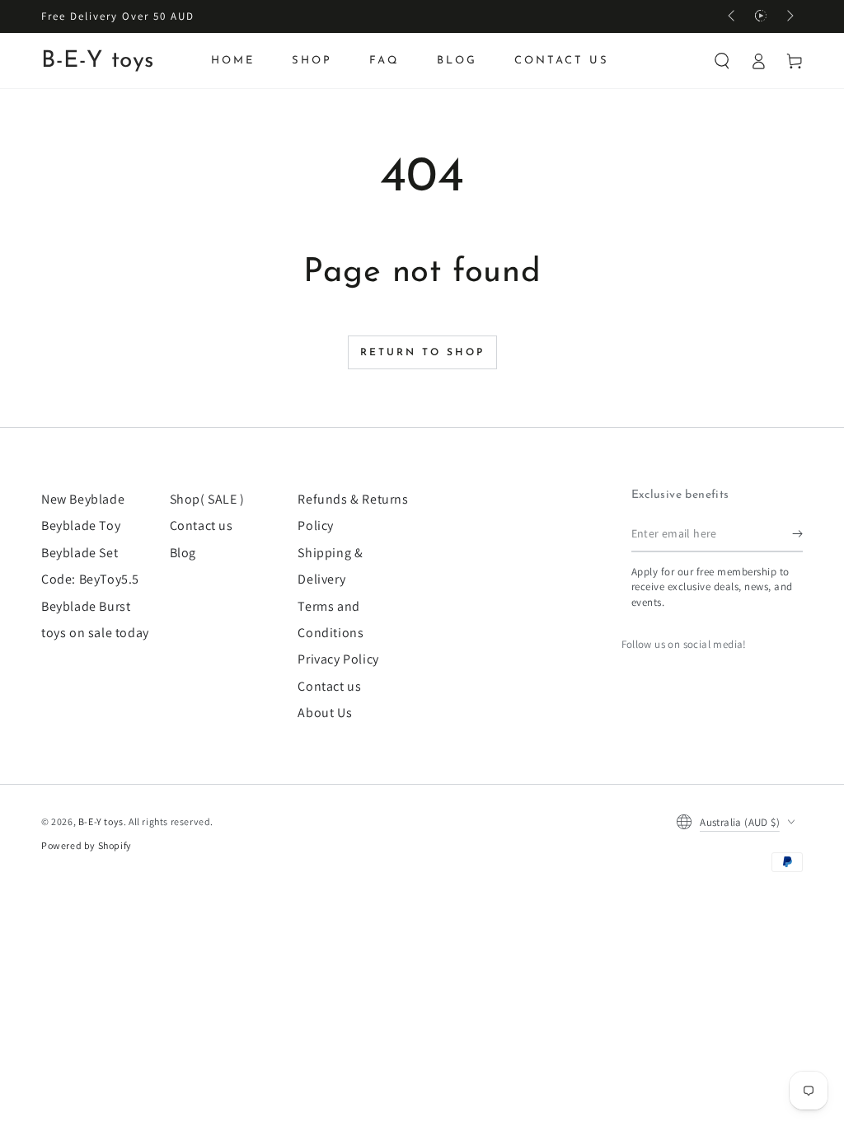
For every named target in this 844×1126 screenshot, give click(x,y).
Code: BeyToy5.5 (90, 579)
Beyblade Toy (80, 525)
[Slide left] (733, 16)
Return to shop (422, 353)
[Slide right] (789, 16)
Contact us (201, 525)
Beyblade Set (79, 552)
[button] (722, 61)
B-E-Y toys (101, 821)
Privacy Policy (338, 659)
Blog (183, 552)
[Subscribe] (797, 533)
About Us (325, 712)
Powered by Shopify (86, 845)
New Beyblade (82, 499)
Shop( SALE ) (207, 499)
